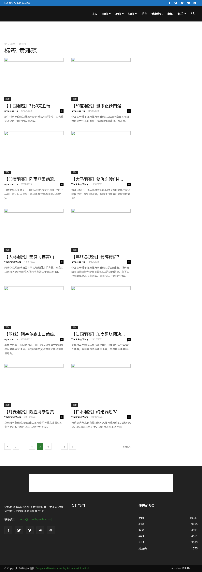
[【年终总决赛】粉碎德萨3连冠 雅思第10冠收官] (101, 230)
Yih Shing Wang (80, 184)
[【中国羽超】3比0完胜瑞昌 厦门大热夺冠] (34, 79)
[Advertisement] (101, 32)
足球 (118, 14)
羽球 (105, 14)
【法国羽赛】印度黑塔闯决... (98, 334)
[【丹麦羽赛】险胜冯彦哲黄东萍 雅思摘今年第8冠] (34, 385)
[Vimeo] (182, 3)
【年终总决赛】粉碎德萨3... (97, 256)
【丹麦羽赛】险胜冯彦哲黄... (31, 412)
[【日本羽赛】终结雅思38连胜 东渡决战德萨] (101, 385)
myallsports (11, 110)
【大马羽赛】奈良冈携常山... (31, 256)
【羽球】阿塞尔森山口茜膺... (31, 334)
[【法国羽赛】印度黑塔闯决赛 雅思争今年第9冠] (101, 307)
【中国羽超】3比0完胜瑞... (29, 106)
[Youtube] (195, 3)
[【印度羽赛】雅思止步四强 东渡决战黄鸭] (101, 79)
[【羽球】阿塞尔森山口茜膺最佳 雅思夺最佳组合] (34, 307)
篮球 (131, 14)
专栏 (180, 14)
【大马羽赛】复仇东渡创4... (97, 179)
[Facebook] (169, 3)
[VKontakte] (188, 3)
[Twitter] (176, 3)
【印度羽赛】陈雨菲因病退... (31, 179)
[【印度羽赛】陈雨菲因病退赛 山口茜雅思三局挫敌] (34, 152)
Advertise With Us (180, 568)
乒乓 (144, 14)
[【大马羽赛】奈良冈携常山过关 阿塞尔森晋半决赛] (34, 230)
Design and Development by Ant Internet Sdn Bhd (62, 568)
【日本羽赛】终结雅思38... (96, 412)
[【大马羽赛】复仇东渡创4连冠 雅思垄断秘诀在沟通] (101, 152)
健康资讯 (157, 14)
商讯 (170, 14)
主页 (94, 14)
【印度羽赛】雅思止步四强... (98, 106)
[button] (193, 14)
